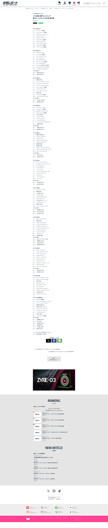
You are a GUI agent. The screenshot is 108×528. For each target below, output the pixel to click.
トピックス (37, 8)
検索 (99, 3)
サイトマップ (46, 518)
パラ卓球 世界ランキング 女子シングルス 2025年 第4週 (47, 349)
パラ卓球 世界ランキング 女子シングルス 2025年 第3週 (60, 351)
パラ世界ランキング (44, 8)
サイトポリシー (51, 518)
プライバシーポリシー (58, 518)
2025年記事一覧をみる (53, 358)
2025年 (50, 8)
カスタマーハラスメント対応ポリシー (75, 518)
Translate (58, 499)
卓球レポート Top (29, 8)
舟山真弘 (38, 292)
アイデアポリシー (65, 518)
